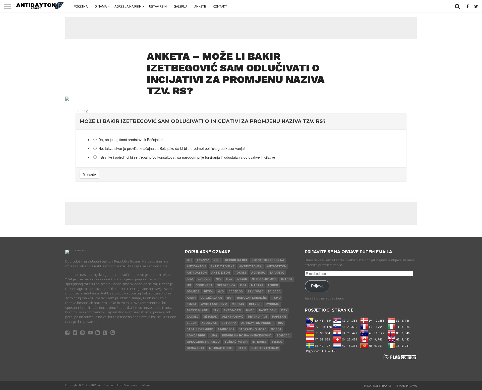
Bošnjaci (283, 335)
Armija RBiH (196, 335)
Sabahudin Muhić (200, 329)
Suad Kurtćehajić (265, 348)
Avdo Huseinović (214, 304)
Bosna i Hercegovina (268, 260)
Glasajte (89, 174)
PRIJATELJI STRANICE (377, 385)
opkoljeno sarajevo (203, 341)
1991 (229, 297)
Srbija (192, 323)
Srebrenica (226, 285)
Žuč (216, 310)
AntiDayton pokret (257, 323)
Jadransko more (252, 329)
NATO (241, 348)
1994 (243, 285)
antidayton (196, 266)
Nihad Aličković (264, 279)
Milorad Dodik (221, 348)
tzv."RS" (202, 260)
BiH (189, 260)
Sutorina (229, 323)
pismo (276, 297)
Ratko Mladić (198, 310)
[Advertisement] (241, 28)
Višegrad (210, 316)
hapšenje (279, 316)
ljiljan (242, 279)
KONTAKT (220, 6)
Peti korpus (257, 316)
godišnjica (204, 285)
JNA (280, 323)
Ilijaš (213, 335)
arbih (191, 297)
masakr (257, 285)
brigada (274, 291)
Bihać (250, 310)
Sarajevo (277, 272)
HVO (221, 291)
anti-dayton (197, 272)
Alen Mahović (232, 316)
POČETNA (81, 6)
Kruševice (209, 323)
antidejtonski (250, 266)
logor (273, 285)
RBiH (217, 260)
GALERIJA (180, 6)
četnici (286, 279)
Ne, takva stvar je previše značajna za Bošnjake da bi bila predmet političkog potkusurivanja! (171, 148)
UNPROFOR (226, 329)
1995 (218, 279)
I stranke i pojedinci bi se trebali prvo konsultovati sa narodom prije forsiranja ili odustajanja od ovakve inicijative (186, 157)
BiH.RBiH (255, 304)
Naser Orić (267, 310)
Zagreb (193, 316)
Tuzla (191, 304)
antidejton (220, 272)
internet (259, 341)
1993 (229, 279)
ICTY (284, 310)
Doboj (276, 329)
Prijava (317, 286)
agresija (258, 272)
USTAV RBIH (158, 6)
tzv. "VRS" (255, 291)
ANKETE (200, 6)
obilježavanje (211, 297)
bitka (208, 291)
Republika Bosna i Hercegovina (247, 335)
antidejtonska (222, 266)
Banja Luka (195, 348)
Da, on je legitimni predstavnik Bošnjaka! (130, 139)
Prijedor (235, 291)
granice (193, 291)
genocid (204, 279)
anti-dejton (276, 266)
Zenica (276, 341)
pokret (240, 272)
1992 (190, 279)
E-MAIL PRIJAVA (406, 385)
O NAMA (101, 6)
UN (189, 285)
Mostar (238, 304)
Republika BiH (236, 260)
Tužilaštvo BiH (236, 341)
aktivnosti (232, 310)
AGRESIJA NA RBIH (127, 6)
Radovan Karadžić (252, 297)
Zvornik (272, 304)
